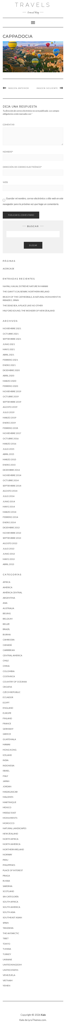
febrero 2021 (10, 359)
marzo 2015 (9, 459)
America (7, 587)
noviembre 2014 (12, 475)
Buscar (33, 245)
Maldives (8, 797)
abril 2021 (8, 354)
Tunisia (7, 948)
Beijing (7, 613)
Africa (6, 582)
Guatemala (9, 739)
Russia (6, 880)
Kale (43, 1014)
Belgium (7, 618)
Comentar (8, 124)
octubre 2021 (11, 333)
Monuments (10, 817)
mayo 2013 (9, 559)
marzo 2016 (9, 443)
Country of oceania (15, 681)
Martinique (9, 802)
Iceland (7, 755)
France (7, 723)
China (6, 665)
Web (5, 182)
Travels (33, 5)
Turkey (7, 954)
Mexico (7, 807)
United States (10, 970)
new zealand (10, 833)
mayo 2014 (9, 506)
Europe (7, 713)
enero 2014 (9, 522)
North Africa (10, 839)
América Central (12, 592)
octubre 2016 (11, 438)
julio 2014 (8, 496)
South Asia (9, 912)
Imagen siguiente (47, 88)
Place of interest (13, 870)
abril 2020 (8, 375)
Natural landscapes (14, 828)
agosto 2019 (10, 407)
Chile (6, 660)
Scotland (8, 891)
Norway (7, 854)
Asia (5, 603)
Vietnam (7, 980)
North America (11, 844)
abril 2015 (8, 454)
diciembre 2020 (11, 370)
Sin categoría (11, 896)
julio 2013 (8, 548)
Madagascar (10, 791)
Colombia (8, 671)
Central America (12, 655)
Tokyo (6, 943)
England (8, 708)
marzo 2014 (9, 512)
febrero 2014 (10, 517)
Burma (7, 634)
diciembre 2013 (11, 527)
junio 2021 (9, 344)
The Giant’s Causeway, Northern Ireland (26, 291)
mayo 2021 (9, 349)
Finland (7, 718)
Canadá (7, 645)
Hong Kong (9, 749)
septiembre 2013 (12, 538)
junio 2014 (9, 501)
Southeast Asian (12, 917)
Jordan (7, 786)
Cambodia (8, 639)
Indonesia (8, 765)
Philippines (9, 865)
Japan (6, 781)
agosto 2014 (10, 490)
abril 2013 (8, 564)
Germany (8, 728)
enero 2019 (9, 422)
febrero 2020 (10, 386)
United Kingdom (12, 964)
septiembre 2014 (12, 485)
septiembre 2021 (12, 338)
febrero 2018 (10, 428)
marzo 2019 (9, 417)
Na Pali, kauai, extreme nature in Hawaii (25, 286)
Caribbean (9, 650)
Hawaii (6, 744)
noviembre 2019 (12, 391)
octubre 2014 (11, 480)
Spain (6, 922)
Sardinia (7, 886)
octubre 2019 (11, 396)
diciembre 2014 (11, 469)
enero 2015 (9, 464)
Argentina (9, 597)
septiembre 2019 (12, 401)
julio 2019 (8, 412)
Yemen (6, 985)
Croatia (7, 686)
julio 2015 (8, 449)
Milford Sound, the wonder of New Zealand (29, 310)
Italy (5, 776)
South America (11, 907)
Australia (8, 608)
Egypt (6, 702)
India (5, 760)
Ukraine (7, 959)
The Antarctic (11, 933)
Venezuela (9, 975)
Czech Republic (11, 692)
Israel (6, 770)
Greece (7, 734)
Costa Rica (9, 676)
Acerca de (8, 268)
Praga (6, 875)
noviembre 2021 (12, 328)
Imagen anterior (18, 88)
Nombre (8, 151)
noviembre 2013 (12, 532)
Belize (6, 624)
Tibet (6, 938)
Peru (5, 859)
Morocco (8, 823)
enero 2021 (9, 365)
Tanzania (8, 928)
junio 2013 (9, 553)
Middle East (9, 812)
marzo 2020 (9, 380)
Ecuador (8, 697)
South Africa (10, 901)
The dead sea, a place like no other (23, 305)
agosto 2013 (10, 543)
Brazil (6, 629)
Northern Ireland (13, 849)
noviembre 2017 (12, 433)
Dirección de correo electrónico (22, 167)
